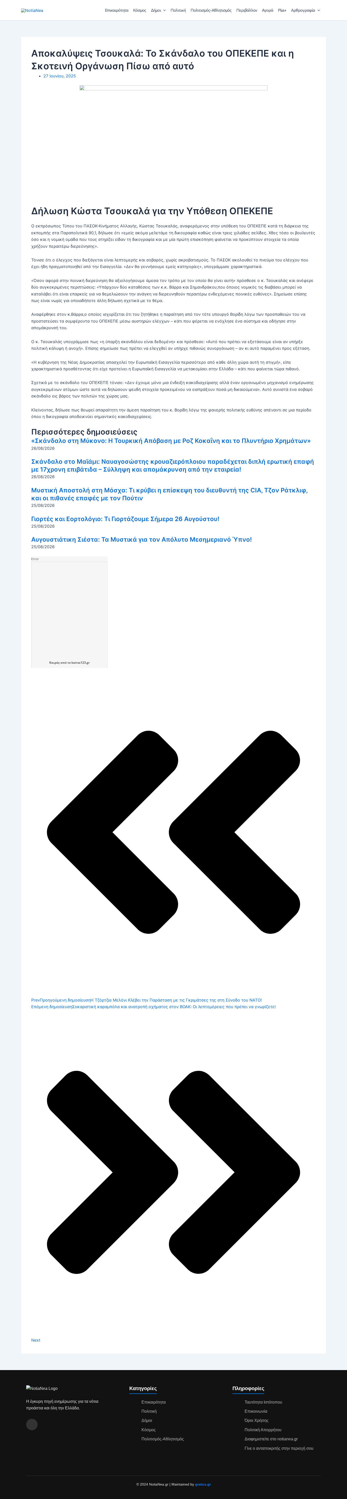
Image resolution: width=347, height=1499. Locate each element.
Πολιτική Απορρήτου (263, 1430)
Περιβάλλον (246, 10)
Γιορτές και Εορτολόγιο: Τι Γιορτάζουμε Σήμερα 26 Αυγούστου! (125, 519)
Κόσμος (139, 10)
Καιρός (54, 662)
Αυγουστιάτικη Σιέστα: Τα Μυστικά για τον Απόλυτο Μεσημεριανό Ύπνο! (141, 539)
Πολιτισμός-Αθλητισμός (211, 10)
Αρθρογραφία (303, 10)
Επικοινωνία (256, 1411)
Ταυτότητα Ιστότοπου (263, 1402)
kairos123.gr (80, 662)
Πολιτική (178, 10)
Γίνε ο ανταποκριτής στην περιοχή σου (279, 1448)
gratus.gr (203, 1484)
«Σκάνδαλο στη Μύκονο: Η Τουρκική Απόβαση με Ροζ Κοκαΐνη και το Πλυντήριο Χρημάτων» (171, 440)
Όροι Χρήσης (257, 1420)
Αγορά (267, 10)
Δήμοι (156, 10)
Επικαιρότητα (116, 10)
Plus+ (282, 10)
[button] (163, 10)
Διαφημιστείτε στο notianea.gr (271, 1439)
